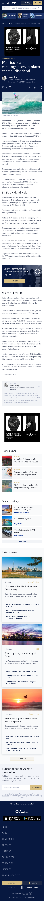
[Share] (40, 87)
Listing (27, 3)
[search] (39, 7)
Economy (17, 469)
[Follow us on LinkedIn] (27, 893)
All (5, 8)
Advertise (11, 887)
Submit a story (32, 887)
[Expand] (38, 386)
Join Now (37, 3)
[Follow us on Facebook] (24, 893)
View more (22, 759)
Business (17, 456)
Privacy (25, 897)
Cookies (32, 897)
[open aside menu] (3, 2)
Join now (14, 281)
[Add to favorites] (35, 87)
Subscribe (36, 787)
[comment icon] (9, 87)
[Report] (29, 87)
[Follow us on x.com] (30, 893)
